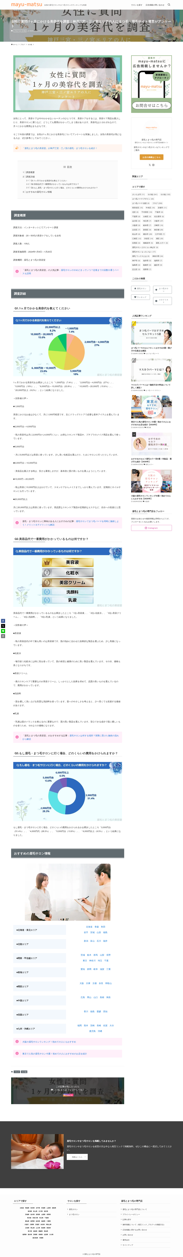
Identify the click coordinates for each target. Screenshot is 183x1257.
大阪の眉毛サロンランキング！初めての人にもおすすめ (49, 1041)
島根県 (43, 1228)
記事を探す (127, 1219)
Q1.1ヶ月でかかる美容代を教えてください (49, 180)
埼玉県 (147, 221)
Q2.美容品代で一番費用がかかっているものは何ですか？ (55, 184)
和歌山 (108, 983)
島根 (102, 997)
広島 (83, 997)
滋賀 (102, 969)
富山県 (35, 1211)
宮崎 (92, 1025)
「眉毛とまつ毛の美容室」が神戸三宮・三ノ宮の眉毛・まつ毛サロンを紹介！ (59, 148)
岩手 (86, 932)
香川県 (30, 1231)
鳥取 (108, 997)
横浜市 (147, 234)
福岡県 (25, 1234)
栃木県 (33, 1214)
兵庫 (88, 983)
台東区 (147, 216)
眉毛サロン (73, 1209)
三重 (108, 969)
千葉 (106, 960)
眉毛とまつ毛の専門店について (135, 1209)
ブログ (16, 31)
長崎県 (41, 1234)
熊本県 (30, 1234)
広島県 (27, 1228)
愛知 (83, 969)
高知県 (46, 1231)
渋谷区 (148, 238)
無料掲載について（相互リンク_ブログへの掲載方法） (144, 1224)
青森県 (27, 1208)
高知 (105, 1011)
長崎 (99, 1025)
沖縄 (100, 1031)
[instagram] (153, 165)
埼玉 (100, 960)
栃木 (89, 954)
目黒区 (136, 243)
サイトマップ (128, 1245)
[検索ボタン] (169, 5)
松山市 (136, 234)
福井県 (147, 260)
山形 (99, 932)
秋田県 (33, 1208)
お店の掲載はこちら (152, 157)
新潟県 (30, 1211)
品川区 (136, 221)
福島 (105, 932)
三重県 (49, 1221)
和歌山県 (48, 1224)
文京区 (136, 229)
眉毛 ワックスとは (140, 256)
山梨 (102, 954)
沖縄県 (41, 1238)
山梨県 (43, 1214)
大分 (112, 1025)
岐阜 (96, 969)
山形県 (49, 1208)
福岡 (79, 1025)
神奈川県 (157, 256)
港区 (159, 238)
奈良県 (43, 1224)
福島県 (136, 265)
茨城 (83, 954)
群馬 (96, 954)
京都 (94, 983)
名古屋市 (159, 216)
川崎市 (158, 225)
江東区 (136, 238)
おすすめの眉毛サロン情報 (39, 191)
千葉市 (159, 212)
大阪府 (136, 225)
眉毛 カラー (162, 243)
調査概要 (30, 172)
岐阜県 (147, 225)
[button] (3, 621)
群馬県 (38, 1214)
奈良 (101, 983)
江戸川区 (160, 234)
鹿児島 (92, 1031)
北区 (135, 212)
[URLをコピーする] (3, 636)
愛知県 (27, 1221)
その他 (23, 31)
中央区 (150, 207)
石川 (99, 940)
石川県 (41, 1211)
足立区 (136, 269)
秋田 (103, 926)
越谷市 (158, 265)
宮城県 (43, 1208)
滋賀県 (43, 1221)
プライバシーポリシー (131, 1214)
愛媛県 (41, 1231)
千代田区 (146, 212)
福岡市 (158, 260)
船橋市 (147, 265)
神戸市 (136, 260)
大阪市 (158, 221)
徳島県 (35, 1231)
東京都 (158, 229)
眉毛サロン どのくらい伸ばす (145, 247)
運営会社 (126, 1240)
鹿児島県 (35, 1238)
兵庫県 (32, 1224)
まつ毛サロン (74, 1214)
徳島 (92, 1011)
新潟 (86, 940)
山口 (96, 997)
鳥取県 (49, 1228)
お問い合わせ (128, 1234)
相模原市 (148, 243)
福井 (105, 940)
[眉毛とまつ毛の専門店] (26, 4)
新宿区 (147, 229)
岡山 (89, 997)
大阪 (82, 983)
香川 (86, 1011)
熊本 (86, 1025)
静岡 (89, 969)
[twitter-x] (149, 165)
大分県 (51, 1234)
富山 (92, 940)
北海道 (89, 926)
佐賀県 (46, 1234)
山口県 (38, 1228)
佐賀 (105, 1025)
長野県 (147, 269)
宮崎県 (35, 1234)
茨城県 (27, 1214)
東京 (85, 960)
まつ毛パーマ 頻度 (140, 203)
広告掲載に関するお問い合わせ (135, 1229)
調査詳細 (30, 176)
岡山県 (33, 1228)
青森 (97, 926)
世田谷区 (137, 207)
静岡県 (33, 1221)
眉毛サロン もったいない (144, 251)
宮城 (92, 932)
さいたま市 (138, 194)
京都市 (162, 207)
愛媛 (99, 1011)
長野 (108, 954)
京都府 (37, 1224)
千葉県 (136, 216)
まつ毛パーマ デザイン (143, 198)
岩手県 (38, 1208)
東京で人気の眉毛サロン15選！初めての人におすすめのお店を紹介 (54, 1053)
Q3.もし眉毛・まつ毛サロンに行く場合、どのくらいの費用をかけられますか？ (64, 187)
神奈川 (92, 960)
